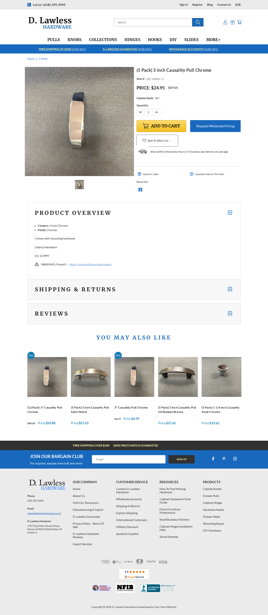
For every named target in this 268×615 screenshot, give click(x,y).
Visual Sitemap (169, 536)
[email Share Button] (153, 190)
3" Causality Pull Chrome (131, 407)
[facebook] (213, 459)
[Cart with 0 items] (239, 22)
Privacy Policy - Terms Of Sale (88, 525)
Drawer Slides (211, 516)
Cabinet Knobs (212, 489)
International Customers (131, 520)
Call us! (49, 5)
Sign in (184, 4)
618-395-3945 (35, 500)
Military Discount (127, 526)
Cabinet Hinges (212, 502)
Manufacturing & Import (88, 509)
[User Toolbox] (225, 22)
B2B (238, 4)
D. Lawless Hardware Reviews (86, 535)
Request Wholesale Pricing (215, 126)
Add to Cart (47, 376)
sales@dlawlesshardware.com (44, 513)
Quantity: (143, 105)
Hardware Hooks (213, 509)
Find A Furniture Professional (170, 510)
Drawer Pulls (211, 495)
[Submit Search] (197, 22)
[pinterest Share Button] (180, 190)
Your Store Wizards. (165, 606)
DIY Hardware (212, 530)
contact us (224, 4)
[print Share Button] (167, 190)
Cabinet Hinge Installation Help (176, 528)
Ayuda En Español (127, 533)
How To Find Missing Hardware (173, 490)
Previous (258, 603)
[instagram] (235, 459)
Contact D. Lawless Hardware (128, 490)
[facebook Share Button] (140, 190)
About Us (79, 495)
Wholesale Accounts (129, 499)
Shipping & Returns (128, 506)
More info (62, 49)
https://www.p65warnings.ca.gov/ (90, 264)
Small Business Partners (174, 519)
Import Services (82, 544)
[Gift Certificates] (232, 22)
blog (210, 4)
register (197, 4)
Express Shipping (126, 513)
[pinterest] (224, 459)
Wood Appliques (213, 523)
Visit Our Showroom (85, 502)
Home (76, 489)
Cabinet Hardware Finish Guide (175, 500)
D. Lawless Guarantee (86, 516)
